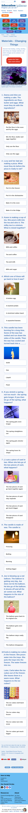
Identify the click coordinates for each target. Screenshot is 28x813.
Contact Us (3, 778)
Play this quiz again (17, 767)
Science (13, 34)
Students (9, 10)
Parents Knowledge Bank (7, 795)
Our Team (17, 795)
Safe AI (2, 803)
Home (2, 34)
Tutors (15, 10)
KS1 (8, 34)
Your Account (4, 781)
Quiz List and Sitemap (6, 800)
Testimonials (18, 797)
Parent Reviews (19, 798)
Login (23, 15)
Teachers (20, 10)
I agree (11, 811)
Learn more (23, 811)
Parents (3, 10)
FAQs (2, 779)
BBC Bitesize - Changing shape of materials (13, 747)
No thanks (16, 811)
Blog (2, 797)
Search (15, 1)
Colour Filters (4, 802)
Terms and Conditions (20, 800)
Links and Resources (6, 798)
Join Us (5, 15)
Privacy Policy (18, 802)
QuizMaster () (7, 12)
